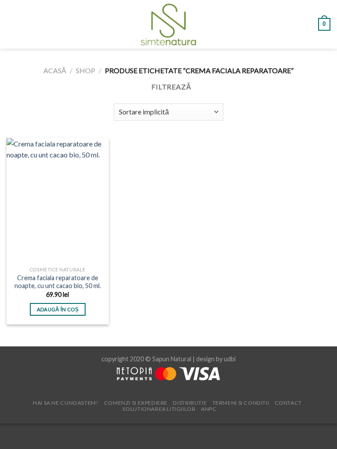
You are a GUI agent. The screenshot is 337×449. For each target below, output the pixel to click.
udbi (230, 359)
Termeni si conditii (240, 402)
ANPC (208, 409)
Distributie (190, 402)
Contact (288, 402)
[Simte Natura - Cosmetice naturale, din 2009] (169, 24)
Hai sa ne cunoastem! (65, 402)
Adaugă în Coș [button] (58, 309)
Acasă (54, 70)
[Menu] (12, 24)
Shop (85, 70)
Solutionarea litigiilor (158, 409)
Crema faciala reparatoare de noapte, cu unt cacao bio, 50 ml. (57, 282)
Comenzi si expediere (136, 402)
